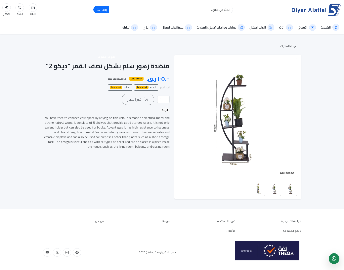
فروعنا (166, 221)
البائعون (231, 230)
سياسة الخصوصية (291, 221)
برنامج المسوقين (291, 230)
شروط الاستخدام (226, 221)
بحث (104, 10)
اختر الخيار (165, 87)
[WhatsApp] (334, 258)
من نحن (99, 221)
